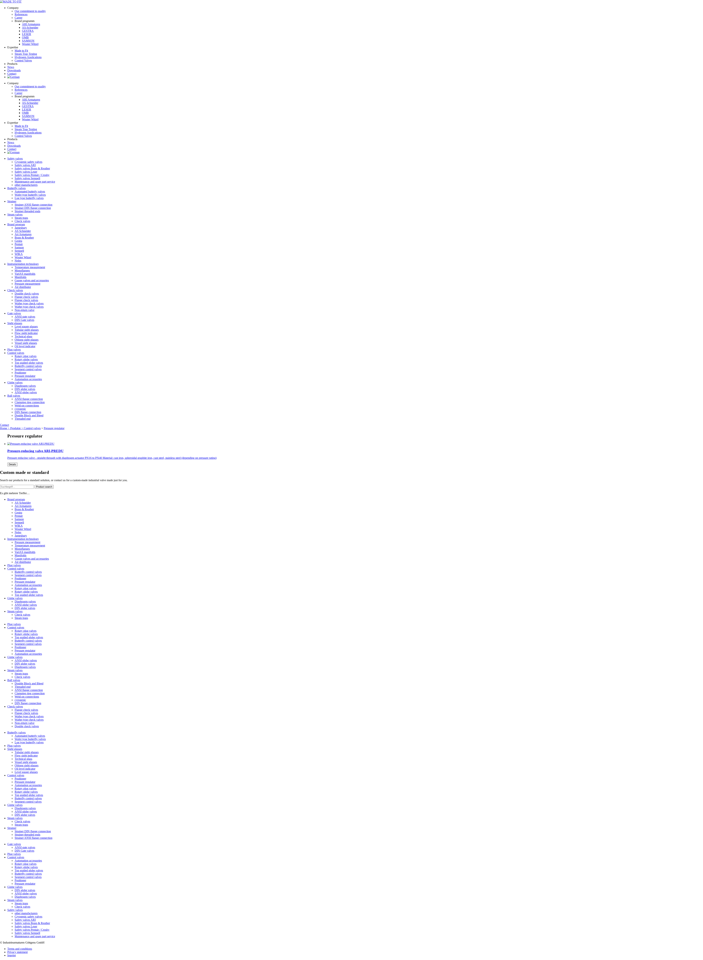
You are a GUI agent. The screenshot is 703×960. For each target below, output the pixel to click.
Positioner (20, 372)
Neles (18, 260)
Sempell (19, 250)
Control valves (15, 352)
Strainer (11, 201)
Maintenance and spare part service (35, 181)
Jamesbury (21, 227)
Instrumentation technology (23, 263)
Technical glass (23, 336)
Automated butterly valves (30, 191)
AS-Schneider (30, 27)
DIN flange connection (28, 412)
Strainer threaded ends (27, 211)
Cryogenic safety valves (28, 161)
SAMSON (28, 40)
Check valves (22, 221)
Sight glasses (14, 323)
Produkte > (17, 428)
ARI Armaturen (31, 24)
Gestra (18, 240)
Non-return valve (24, 310)
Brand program (16, 224)
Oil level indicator (25, 346)
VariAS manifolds (25, 273)
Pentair (19, 244)
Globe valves (15, 382)
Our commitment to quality (30, 11)
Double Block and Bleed (29, 415)
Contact (11, 73)
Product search (44, 486)
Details (12, 464)
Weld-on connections (27, 405)
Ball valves (13, 395)
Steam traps (21, 217)
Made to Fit (21, 50)
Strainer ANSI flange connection (33, 204)
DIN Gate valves (24, 319)
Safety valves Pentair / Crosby (32, 175)
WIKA (19, 254)
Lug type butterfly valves (29, 198)
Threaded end (23, 418)
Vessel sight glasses (26, 343)
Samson (19, 247)
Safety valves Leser (26, 171)
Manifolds (20, 277)
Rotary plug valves (25, 356)
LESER (26, 34)
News (10, 67)
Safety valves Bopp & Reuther (32, 168)
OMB (25, 37)
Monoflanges (22, 270)
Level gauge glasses (26, 326)
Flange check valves (26, 296)
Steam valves (15, 214)
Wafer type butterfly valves (30, 194)
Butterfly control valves (28, 366)
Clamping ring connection (30, 402)
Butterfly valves (16, 188)
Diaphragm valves (25, 385)
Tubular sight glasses (27, 329)
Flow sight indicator (26, 333)
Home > (5, 428)
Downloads (14, 70)
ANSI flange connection (29, 399)
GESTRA (28, 30)
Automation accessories (28, 379)
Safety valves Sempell (27, 178)
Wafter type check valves (29, 303)
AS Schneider (23, 231)
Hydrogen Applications (28, 57)
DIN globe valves (25, 389)
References (21, 14)
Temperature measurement (30, 267)
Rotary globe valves (26, 359)
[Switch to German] (13, 76)
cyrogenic (20, 408)
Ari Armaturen (23, 234)
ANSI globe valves (26, 392)
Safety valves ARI (25, 165)
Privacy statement (17, 952)
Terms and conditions (19, 948)
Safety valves (15, 158)
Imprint (11, 955)
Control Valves (23, 60)
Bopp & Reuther (24, 237)
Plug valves (14, 349)
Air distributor (23, 287)
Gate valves (14, 313)
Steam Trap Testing (26, 53)
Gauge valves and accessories (32, 280)
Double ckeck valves (27, 293)
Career (18, 17)
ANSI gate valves (25, 316)
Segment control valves (28, 369)
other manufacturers (26, 184)
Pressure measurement (27, 283)
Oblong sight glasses (26, 339)
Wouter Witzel (30, 44)
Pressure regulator (25, 375)
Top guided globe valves (29, 362)
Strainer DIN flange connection (33, 207)
